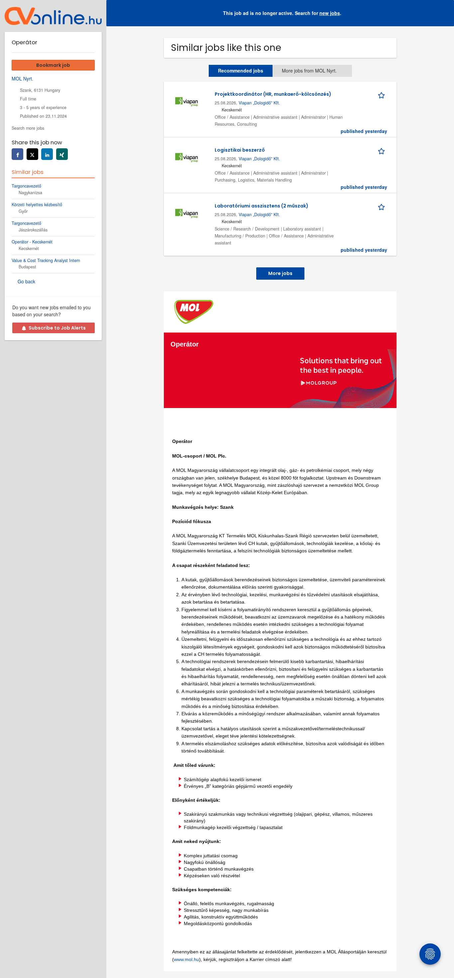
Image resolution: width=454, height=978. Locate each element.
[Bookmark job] (382, 94)
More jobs (280, 273)
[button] (444, 13)
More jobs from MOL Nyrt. (309, 70)
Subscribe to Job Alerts (57, 328)
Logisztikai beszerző (240, 150)
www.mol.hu (186, 959)
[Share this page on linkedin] (47, 154)
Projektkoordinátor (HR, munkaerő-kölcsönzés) (273, 94)
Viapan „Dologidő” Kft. (259, 103)
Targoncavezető (26, 186)
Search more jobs (28, 128)
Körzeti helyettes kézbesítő (37, 205)
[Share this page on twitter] (32, 154)
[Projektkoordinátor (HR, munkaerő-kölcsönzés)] (186, 101)
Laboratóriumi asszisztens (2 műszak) (261, 206)
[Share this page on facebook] (17, 154)
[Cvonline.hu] (53, 16)
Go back (26, 281)
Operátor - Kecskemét (32, 242)
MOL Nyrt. (22, 78)
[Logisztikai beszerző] (186, 157)
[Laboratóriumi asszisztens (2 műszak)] (186, 213)
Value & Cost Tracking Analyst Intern (46, 260)
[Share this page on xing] (62, 154)
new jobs (329, 13)
